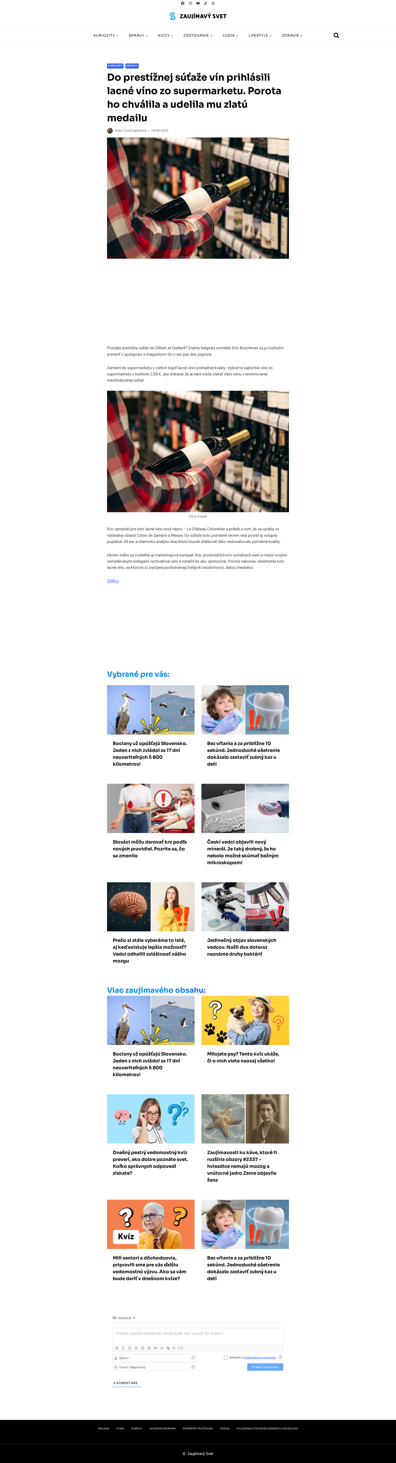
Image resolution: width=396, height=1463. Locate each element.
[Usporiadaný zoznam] (142, 1348)
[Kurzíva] (123, 1348)
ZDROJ (113, 581)
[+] (180, 1348)
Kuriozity (115, 66)
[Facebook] (182, 3)
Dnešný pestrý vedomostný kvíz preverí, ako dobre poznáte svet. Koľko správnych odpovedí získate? (150, 1163)
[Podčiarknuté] (129, 1348)
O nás (120, 1428)
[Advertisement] (188, 628)
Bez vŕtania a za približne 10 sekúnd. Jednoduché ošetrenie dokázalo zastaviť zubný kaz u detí (243, 754)
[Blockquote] (155, 1348)
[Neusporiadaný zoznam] (149, 1348)
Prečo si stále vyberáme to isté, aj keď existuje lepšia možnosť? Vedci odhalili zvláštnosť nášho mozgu (149, 951)
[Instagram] (190, 3)
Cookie (225, 1428)
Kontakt (137, 1428)
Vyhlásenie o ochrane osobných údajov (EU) (267, 1428)
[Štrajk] (136, 1348)
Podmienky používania (198, 1428)
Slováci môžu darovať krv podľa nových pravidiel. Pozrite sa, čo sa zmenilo (150, 849)
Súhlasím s (252, 1358)
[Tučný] (117, 1348)
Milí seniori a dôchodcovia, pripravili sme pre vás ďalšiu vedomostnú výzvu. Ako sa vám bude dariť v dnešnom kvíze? (149, 1268)
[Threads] (213, 3)
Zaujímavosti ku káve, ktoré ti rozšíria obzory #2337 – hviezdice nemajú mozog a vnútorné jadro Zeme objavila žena (242, 1166)
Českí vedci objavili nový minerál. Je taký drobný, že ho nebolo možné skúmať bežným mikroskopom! (243, 852)
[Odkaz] (168, 1348)
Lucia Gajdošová (135, 130)
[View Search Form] (336, 36)
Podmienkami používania (260, 1358)
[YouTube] (198, 3)
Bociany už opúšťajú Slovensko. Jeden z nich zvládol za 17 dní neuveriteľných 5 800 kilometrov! (150, 754)
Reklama (104, 1428)
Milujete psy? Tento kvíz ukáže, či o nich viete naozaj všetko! (243, 1057)
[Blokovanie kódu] (162, 1348)
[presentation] (151, 709)
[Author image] (110, 131)
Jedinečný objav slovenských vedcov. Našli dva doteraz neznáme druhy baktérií (241, 947)
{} (174, 1348)
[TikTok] (205, 3)
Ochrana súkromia (162, 1428)
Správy (132, 66)
